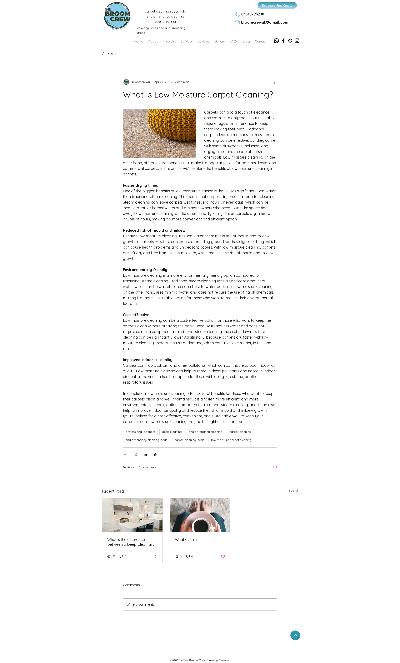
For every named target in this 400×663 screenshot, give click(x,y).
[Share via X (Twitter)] (135, 454)
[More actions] (274, 82)
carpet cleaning (240, 432)
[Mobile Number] (237, 14)
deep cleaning (172, 432)
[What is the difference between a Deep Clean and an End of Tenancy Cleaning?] (132, 515)
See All (293, 490)
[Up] (295, 635)
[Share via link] (156, 454)
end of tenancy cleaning (205, 432)
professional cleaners (140, 432)
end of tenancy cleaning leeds (146, 440)
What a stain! (186, 539)
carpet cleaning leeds (189, 440)
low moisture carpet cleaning (231, 440)
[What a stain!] (200, 515)
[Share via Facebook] (125, 454)
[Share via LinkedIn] (145, 454)
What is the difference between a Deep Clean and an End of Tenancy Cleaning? (131, 542)
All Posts (109, 53)
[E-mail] (237, 22)
